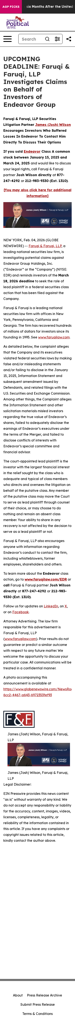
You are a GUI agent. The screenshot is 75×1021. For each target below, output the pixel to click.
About (18, 995)
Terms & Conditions (37, 1014)
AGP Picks (10, 7)
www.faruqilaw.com (54, 337)
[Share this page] (69, 39)
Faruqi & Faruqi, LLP (45, 246)
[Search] (47, 39)
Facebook (20, 612)
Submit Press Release (37, 1004)
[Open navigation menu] (7, 39)
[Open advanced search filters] (57, 39)
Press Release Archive (44, 995)
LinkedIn (51, 606)
